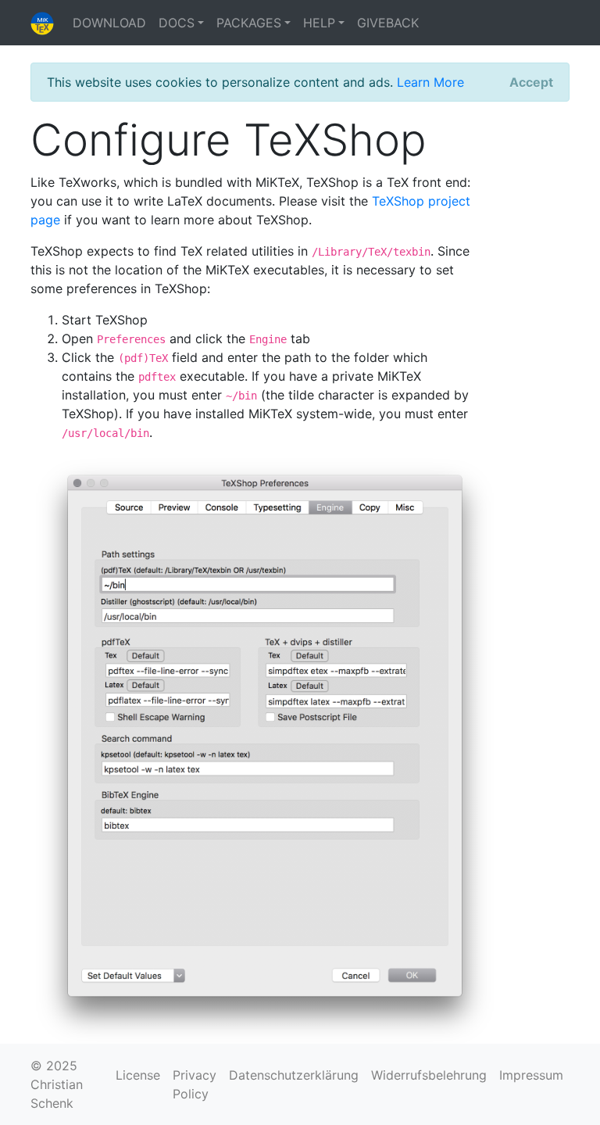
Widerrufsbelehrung (429, 1075)
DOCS (177, 22)
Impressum (531, 1075)
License (138, 1075)
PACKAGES (248, 22)
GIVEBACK (388, 22)
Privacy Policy (194, 1084)
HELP (319, 22)
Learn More (430, 82)
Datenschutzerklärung (294, 1075)
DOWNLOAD (109, 22)
